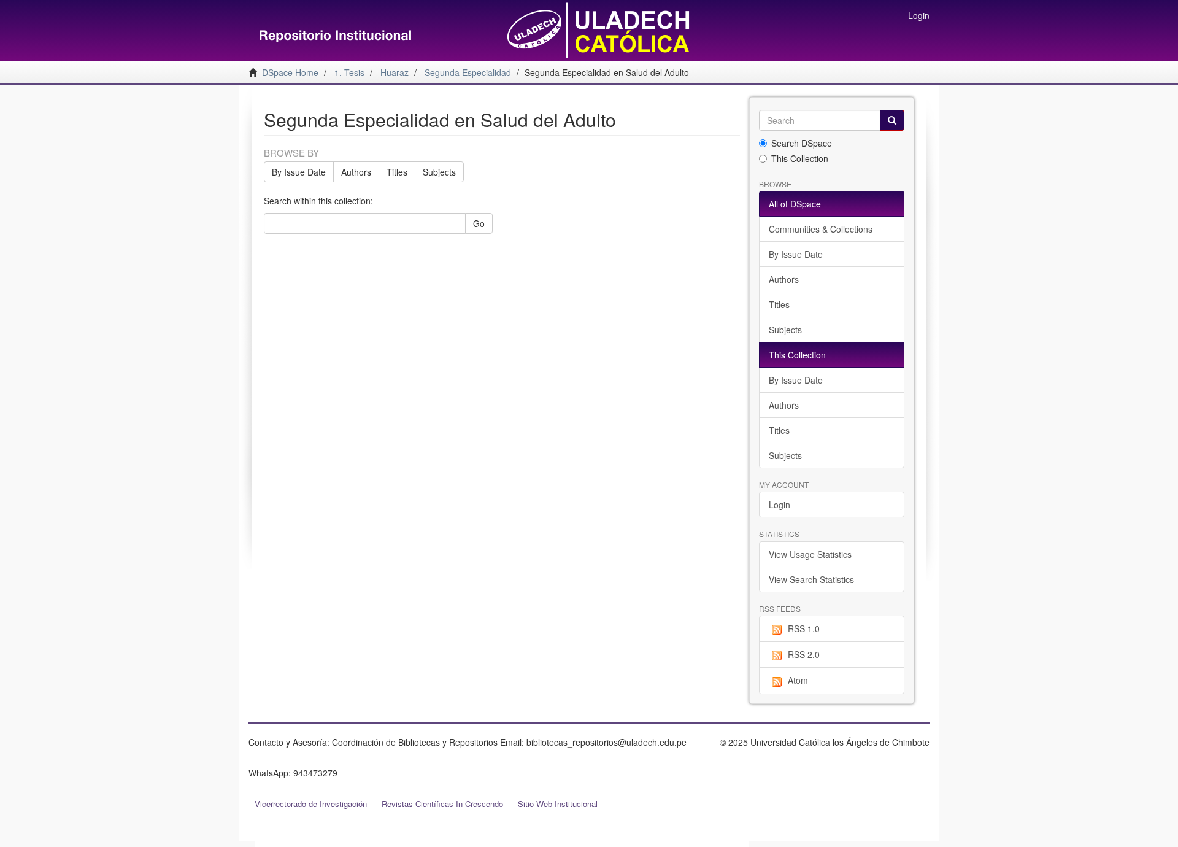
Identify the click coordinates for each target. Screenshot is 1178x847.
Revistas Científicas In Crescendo (442, 804)
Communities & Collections (820, 229)
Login (779, 504)
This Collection (799, 158)
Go (479, 223)
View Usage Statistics (810, 554)
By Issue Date (299, 172)
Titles (397, 172)
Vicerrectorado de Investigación (311, 804)
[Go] (892, 120)
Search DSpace (801, 143)
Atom (798, 680)
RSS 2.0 (804, 654)
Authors (356, 172)
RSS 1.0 (804, 628)
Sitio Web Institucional (558, 804)
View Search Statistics (811, 579)
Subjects (439, 172)
